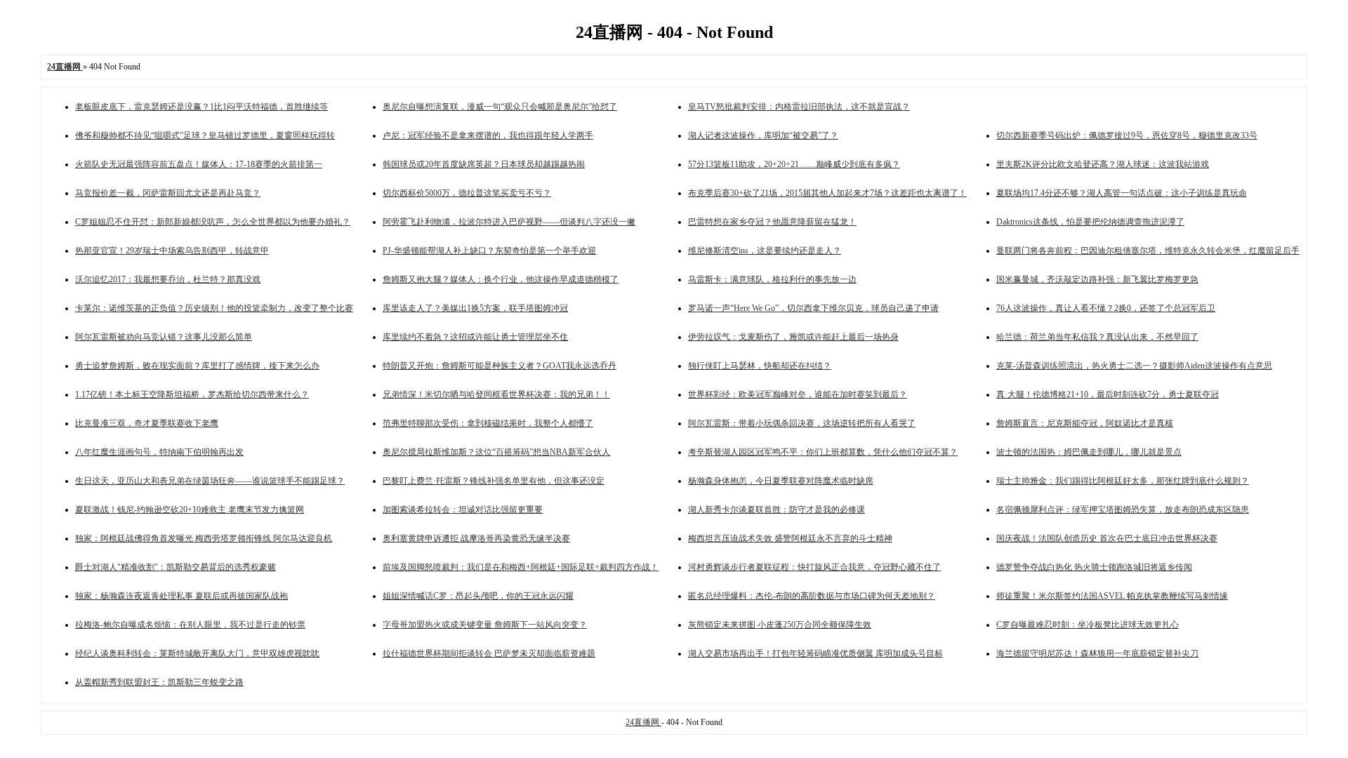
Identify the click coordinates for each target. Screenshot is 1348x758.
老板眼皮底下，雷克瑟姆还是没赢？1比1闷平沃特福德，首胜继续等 (201, 107)
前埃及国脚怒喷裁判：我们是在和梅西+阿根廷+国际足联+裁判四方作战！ (521, 567)
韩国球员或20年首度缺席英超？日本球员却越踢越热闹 (484, 164)
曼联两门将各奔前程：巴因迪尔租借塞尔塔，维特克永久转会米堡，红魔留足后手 (1148, 250)
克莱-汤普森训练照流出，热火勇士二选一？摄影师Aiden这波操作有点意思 (1134, 366)
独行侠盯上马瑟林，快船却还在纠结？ (759, 366)
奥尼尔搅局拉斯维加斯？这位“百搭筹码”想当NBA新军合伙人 (496, 452)
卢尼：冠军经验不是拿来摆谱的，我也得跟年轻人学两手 (488, 135)
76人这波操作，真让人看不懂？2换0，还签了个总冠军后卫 (1105, 308)
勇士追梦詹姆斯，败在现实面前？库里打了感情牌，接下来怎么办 (197, 366)
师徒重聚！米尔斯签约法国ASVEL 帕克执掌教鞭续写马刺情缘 (1112, 596)
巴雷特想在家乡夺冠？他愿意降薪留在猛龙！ (772, 222)
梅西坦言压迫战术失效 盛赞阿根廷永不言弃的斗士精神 (790, 538)
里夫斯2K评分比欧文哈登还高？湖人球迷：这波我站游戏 (1102, 164)
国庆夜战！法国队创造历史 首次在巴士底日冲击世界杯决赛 (1106, 538)
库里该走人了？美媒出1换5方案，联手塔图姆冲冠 (475, 308)
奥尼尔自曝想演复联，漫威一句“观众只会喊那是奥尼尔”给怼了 (500, 107)
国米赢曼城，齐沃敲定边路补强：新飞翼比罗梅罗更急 (1097, 279)
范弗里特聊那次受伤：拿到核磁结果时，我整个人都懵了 (488, 423)
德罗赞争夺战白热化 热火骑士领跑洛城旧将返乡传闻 (1094, 567)
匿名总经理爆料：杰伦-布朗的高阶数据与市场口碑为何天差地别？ (811, 596)
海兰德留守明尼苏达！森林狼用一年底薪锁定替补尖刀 (1097, 653)
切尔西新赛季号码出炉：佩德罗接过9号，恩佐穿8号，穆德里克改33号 (1126, 135)
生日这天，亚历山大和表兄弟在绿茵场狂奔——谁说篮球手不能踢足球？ (210, 481)
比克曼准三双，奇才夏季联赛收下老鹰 (146, 423)
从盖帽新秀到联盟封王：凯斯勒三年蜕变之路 (159, 682)
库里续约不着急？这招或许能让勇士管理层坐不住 (475, 337)
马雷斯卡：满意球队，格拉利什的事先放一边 (772, 279)
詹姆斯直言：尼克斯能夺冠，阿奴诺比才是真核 (1084, 423)
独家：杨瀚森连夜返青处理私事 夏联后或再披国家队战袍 (181, 596)
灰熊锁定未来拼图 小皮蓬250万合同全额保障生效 (779, 625)
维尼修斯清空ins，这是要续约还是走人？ (764, 250)
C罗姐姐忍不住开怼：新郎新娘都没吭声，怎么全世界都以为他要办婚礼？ (212, 222)
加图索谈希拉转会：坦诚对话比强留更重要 (463, 509)
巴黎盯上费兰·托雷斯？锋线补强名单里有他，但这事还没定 (493, 481)
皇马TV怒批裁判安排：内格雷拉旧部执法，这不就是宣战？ (799, 107)
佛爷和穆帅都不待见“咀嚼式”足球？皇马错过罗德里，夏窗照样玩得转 (205, 135)
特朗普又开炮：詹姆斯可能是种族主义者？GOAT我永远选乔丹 (499, 366)
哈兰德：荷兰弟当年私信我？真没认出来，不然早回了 (1097, 337)
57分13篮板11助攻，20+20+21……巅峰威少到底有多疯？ (794, 164)
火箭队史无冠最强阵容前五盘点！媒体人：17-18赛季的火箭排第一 (198, 164)
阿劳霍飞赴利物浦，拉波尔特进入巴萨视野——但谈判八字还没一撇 (509, 222)
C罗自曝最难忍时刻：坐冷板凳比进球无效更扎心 (1087, 625)
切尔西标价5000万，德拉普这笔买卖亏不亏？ (467, 193)
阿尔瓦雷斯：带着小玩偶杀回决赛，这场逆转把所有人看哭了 (802, 423)
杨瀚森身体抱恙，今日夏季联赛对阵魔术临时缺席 (780, 481)
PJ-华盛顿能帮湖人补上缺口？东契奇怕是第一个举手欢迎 (489, 250)
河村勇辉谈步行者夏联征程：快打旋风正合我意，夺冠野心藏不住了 (814, 567)
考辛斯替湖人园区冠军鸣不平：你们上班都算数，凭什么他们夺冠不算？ (823, 452)
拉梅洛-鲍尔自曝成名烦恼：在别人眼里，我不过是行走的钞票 (190, 625)
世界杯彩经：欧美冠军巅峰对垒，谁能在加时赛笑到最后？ (797, 394)
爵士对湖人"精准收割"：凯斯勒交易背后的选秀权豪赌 (175, 567)
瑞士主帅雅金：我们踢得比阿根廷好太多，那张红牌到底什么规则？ (1122, 481)
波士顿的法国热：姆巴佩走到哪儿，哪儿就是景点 (1089, 452)
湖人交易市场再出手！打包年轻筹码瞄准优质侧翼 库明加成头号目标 (815, 653)
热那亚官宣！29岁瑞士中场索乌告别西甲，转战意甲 (172, 250)
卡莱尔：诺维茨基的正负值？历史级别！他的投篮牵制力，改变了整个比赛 (214, 308)
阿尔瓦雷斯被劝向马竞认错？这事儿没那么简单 (163, 337)
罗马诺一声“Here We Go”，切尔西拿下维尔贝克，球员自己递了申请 (813, 308)
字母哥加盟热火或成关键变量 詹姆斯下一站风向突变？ (485, 625)
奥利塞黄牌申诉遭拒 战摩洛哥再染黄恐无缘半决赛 (476, 538)
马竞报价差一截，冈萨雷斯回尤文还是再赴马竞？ (167, 193)
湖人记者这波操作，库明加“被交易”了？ (763, 135)
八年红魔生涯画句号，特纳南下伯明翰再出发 (159, 452)
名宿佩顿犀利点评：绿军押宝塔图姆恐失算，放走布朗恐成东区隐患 (1122, 509)
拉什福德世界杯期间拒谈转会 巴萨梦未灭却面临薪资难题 (489, 653)
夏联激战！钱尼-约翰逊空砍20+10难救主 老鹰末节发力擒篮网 (189, 509)
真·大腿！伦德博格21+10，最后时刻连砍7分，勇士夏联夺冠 (1107, 394)
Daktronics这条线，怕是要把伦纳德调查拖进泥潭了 (1090, 222)
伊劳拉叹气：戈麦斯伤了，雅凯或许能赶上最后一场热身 (793, 337)
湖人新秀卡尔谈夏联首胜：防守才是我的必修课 (776, 509)
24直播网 (643, 722)
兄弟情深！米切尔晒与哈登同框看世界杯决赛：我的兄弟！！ (496, 394)
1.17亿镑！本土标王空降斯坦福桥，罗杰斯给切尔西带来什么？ (192, 394)
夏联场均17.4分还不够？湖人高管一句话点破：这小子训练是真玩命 (1121, 193)
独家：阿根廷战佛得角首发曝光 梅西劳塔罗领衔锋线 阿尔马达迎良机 (203, 538)
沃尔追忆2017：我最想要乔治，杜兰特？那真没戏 (167, 279)
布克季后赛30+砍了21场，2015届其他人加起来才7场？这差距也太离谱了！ (827, 193)
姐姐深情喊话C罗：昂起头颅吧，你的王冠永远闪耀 (478, 596)
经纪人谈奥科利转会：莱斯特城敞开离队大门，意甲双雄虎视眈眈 (197, 653)
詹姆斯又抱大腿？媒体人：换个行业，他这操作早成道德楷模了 (501, 279)
